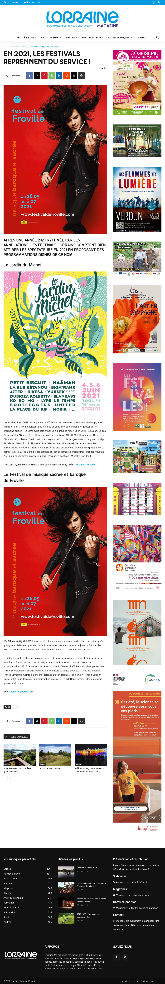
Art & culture (49, 37)
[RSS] (159, 2)
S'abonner (119, 876)
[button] (157, 37)
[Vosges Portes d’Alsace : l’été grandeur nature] (20, 755)
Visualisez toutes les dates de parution (136, 908)
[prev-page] (6, 778)
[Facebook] (153, 2)
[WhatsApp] (52, 75)
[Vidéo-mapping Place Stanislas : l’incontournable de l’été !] (91, 755)
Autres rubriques (119, 37)
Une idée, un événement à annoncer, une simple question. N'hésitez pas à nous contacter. (136, 925)
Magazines (120, 889)
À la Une (29, 37)
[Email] (74, 75)
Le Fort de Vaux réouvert (50, 768)
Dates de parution (124, 902)
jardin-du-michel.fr (86, 464)
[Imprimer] (81, 75)
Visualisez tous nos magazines (132, 895)
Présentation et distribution (130, 859)
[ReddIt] (66, 75)
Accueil (7, 46)
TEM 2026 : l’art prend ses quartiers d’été (88, 915)
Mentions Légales (130, 981)
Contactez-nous (148, 981)
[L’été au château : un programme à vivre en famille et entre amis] (66, 887)
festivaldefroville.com (22, 691)
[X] (37, 75)
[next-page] (11, 778)
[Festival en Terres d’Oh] (66, 872)
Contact (142, 37)
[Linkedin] (59, 75)
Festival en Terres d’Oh (87, 867)
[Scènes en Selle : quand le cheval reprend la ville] (66, 902)
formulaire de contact (93, 968)
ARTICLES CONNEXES (16, 737)
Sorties (70, 37)
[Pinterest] (44, 75)
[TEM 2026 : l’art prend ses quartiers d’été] (66, 918)
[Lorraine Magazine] (82, 19)
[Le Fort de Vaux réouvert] (55, 755)
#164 (15, 707)
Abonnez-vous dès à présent (131, 882)
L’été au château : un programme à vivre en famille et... (91, 885)
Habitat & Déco (91, 37)
